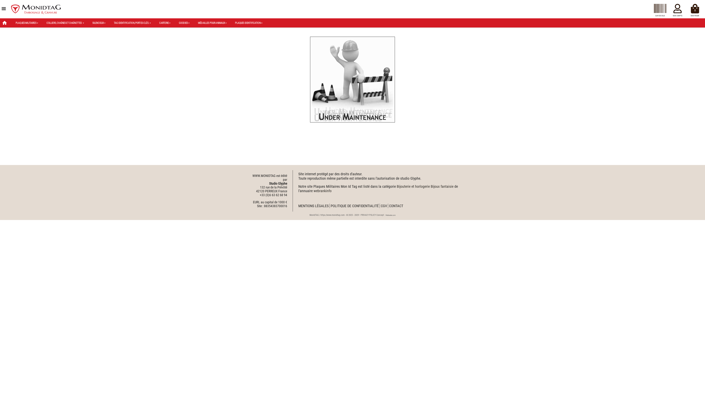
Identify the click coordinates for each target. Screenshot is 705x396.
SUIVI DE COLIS (660, 16)
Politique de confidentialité (355, 206)
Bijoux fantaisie (442, 186)
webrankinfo (323, 191)
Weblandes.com (391, 215)
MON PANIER (695, 13)
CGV (384, 206)
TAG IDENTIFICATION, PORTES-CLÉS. (131, 23)
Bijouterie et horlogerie (413, 186)
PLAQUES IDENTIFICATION (248, 23)
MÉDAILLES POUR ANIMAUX (211, 23)
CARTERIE (164, 23)
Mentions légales (313, 206)
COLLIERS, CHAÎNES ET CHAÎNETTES (64, 23)
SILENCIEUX (98, 23)
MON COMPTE (677, 16)
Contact (396, 206)
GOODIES (183, 23)
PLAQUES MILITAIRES (26, 23)
